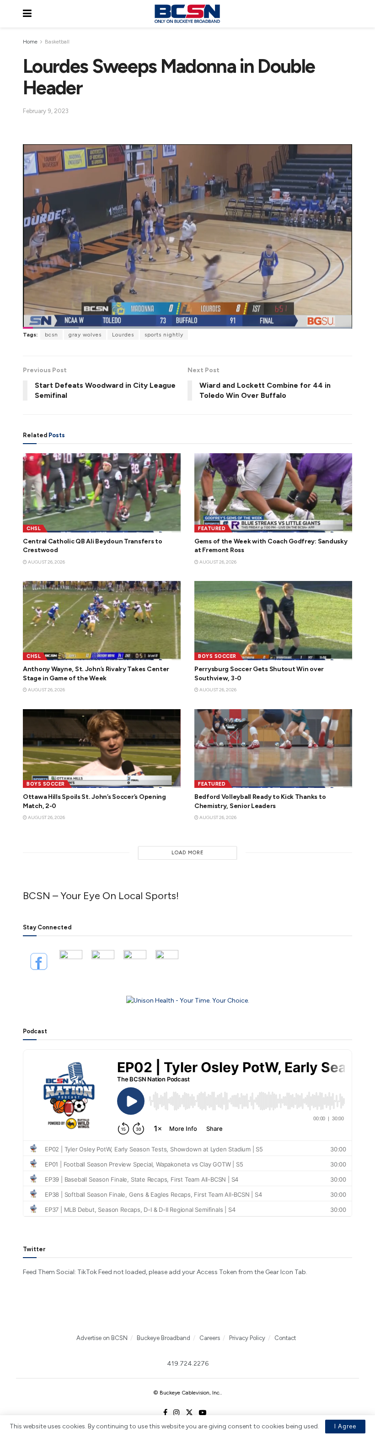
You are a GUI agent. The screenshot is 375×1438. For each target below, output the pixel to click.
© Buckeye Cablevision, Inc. (187, 1392)
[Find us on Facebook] (165, 1412)
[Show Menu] (27, 13)
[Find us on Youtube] (202, 1412)
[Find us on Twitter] (189, 1412)
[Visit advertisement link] (187, 1001)
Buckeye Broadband (163, 1338)
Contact (285, 1338)
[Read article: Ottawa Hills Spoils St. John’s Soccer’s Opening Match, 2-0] (102, 748)
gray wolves (85, 334)
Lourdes (123, 334)
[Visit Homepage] (187, 14)
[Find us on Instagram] (176, 1412)
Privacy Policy (247, 1338)
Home (30, 41)
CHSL (34, 529)
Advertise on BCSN (102, 1338)
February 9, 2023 (46, 111)
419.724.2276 (188, 1363)
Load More (187, 853)
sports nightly (164, 334)
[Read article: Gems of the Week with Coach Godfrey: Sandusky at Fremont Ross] (273, 492)
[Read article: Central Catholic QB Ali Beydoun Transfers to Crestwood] (102, 492)
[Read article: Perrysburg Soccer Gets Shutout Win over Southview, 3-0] (273, 620)
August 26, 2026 (46, 562)
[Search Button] (347, 13)
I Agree (345, 1426)
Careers (209, 1338)
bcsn (51, 334)
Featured (211, 529)
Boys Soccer (217, 656)
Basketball (57, 41)
